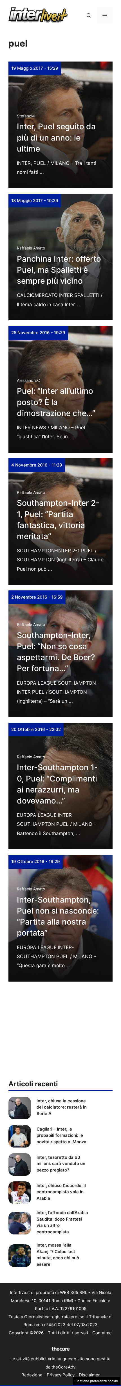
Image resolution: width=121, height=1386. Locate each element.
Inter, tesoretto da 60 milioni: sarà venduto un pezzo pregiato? (61, 1164)
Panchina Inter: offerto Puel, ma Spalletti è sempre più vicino (59, 270)
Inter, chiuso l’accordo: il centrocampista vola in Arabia (61, 1192)
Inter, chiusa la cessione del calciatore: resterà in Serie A (62, 1107)
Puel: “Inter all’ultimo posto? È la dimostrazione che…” (56, 402)
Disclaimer (89, 1375)
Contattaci (102, 1332)
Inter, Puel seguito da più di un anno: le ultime (56, 137)
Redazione (31, 1375)
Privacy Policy (61, 1375)
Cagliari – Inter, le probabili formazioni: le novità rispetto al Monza (61, 1135)
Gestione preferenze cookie (96, 1381)
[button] (89, 15)
